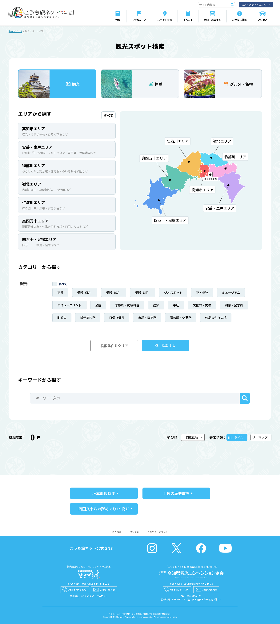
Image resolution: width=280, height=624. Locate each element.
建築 (156, 305)
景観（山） (113, 292)
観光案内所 (87, 317)
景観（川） (142, 292)
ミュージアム (231, 292)
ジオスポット (173, 292)
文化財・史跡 (202, 305)
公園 (98, 305)
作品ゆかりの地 (215, 317)
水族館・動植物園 (127, 305)
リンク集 (134, 531)
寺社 (176, 305)
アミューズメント (69, 305)
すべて (62, 284)
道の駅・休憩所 (180, 317)
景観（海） (84, 292)
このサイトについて (157, 531)
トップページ (15, 31)
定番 (60, 292)
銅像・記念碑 (234, 305)
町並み (61, 317)
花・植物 (202, 292)
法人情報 (116, 531)
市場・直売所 (147, 317)
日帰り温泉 (116, 317)
